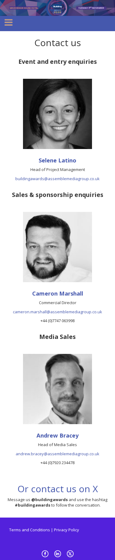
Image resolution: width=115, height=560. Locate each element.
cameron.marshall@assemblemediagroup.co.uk (57, 312)
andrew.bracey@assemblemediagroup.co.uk (57, 453)
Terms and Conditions (29, 530)
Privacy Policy (66, 530)
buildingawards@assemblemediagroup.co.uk (57, 178)
